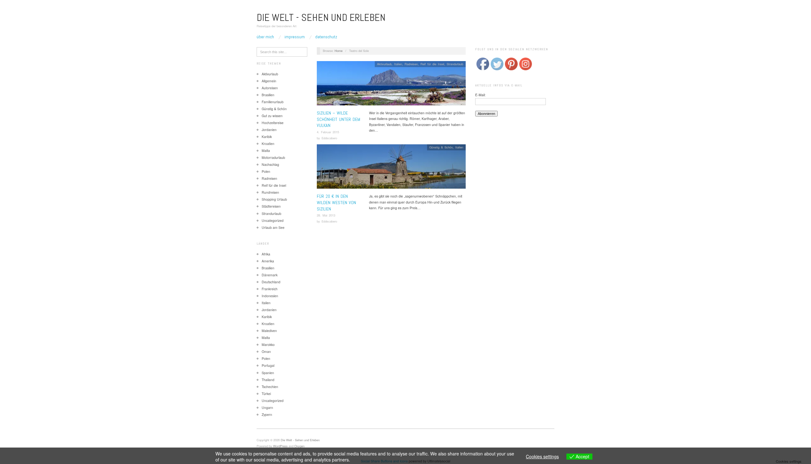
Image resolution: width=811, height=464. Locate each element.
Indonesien (270, 295)
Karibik (267, 136)
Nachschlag (270, 164)
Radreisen (269, 178)
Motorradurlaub (273, 157)
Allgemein (269, 80)
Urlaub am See (273, 227)
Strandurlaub (271, 213)
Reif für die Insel (274, 185)
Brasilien (268, 94)
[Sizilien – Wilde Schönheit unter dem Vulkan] (391, 85)
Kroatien (268, 143)
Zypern (267, 414)
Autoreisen (270, 87)
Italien (266, 302)
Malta (266, 150)
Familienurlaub (273, 101)
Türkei (266, 393)
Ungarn (267, 407)
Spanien (268, 372)
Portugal (268, 365)
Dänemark (270, 275)
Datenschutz (326, 36)
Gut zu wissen (272, 115)
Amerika (268, 261)
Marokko (268, 344)
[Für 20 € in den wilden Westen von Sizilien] (391, 168)
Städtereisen (271, 206)
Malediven (269, 330)
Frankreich (270, 288)
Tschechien (270, 386)
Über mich (265, 36)
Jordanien (269, 129)
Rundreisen (270, 192)
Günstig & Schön (274, 108)
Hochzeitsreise (273, 122)
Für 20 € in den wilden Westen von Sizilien (336, 202)
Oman (266, 351)
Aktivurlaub (270, 74)
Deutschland (271, 281)
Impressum (294, 36)
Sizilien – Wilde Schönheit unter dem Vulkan (338, 119)
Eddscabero (329, 138)
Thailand (268, 379)
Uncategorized (273, 220)
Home (338, 50)
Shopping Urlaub (274, 199)
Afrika (266, 254)
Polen (266, 171)
